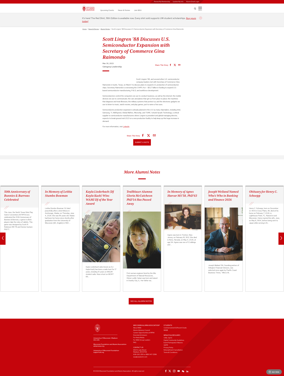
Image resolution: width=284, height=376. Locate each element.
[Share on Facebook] (170, 65)
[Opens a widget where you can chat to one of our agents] (274, 372)
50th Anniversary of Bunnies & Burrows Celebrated (17, 195)
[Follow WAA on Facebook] (165, 371)
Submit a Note (142, 142)
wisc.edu (96, 340)
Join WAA (138, 10)
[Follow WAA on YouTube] (178, 371)
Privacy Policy (168, 347)
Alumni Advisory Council (141, 330)
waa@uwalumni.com (140, 357)
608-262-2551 (138, 354)
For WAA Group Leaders (141, 340)
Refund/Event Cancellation (173, 350)
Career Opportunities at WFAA (143, 333)
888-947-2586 (151, 354)
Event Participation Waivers (173, 343)
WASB (166, 330)
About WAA (137, 328)
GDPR (166, 345)
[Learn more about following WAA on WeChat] (183, 371)
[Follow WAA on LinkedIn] (187, 371)
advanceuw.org (98, 346)
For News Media (138, 337)
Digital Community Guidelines (174, 340)
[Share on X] (175, 65)
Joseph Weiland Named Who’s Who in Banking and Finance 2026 (223, 195)
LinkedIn (126, 126)
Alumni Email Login (192, 2)
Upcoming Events (107, 10)
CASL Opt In (168, 338)
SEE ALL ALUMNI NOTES (141, 301)
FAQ (134, 342)
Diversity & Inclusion (140, 335)
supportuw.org (98, 352)
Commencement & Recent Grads (175, 328)
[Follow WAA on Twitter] (169, 371)
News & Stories (124, 10)
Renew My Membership (162, 2)
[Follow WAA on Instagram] (174, 371)
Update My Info (178, 2)
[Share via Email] (179, 65)
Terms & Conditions (170, 352)
